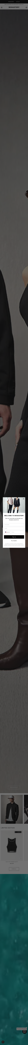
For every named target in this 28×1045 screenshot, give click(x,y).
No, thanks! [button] (14, 540)
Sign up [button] (14, 537)
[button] (23, 499)
